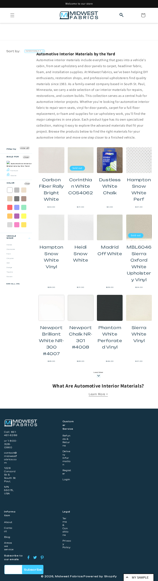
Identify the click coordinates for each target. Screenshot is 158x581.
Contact (8, 530)
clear (26, 157)
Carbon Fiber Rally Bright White (51, 189)
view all (24, 147)
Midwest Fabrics (69, 576)
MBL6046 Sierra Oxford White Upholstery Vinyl (139, 263)
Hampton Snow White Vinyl (51, 256)
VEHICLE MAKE (11, 237)
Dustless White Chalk (110, 186)
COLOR (11, 183)
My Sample (140, 577)
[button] (12, 15)
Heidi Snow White (80, 253)
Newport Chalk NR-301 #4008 (80, 337)
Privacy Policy (67, 544)
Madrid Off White (110, 250)
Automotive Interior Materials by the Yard (19, 165)
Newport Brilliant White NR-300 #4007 (51, 340)
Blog (7, 537)
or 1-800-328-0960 (10, 444)
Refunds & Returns (67, 440)
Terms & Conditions (66, 526)
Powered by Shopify (100, 576)
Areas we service (8, 546)
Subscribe (33, 569)
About (8, 522)
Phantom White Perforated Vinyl (110, 337)
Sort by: (13, 51)
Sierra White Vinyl (138, 334)
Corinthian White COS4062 (80, 186)
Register (67, 472)
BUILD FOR (13, 157)
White (10, 190)
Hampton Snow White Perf (139, 189)
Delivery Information (67, 458)
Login (66, 479)
